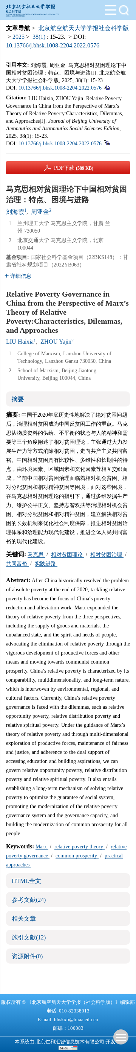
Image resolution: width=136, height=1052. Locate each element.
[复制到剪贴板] (106, 87)
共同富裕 (17, 563)
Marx (42, 847)
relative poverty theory (79, 847)
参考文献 (29, 900)
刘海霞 (15, 212)
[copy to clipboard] (106, 142)
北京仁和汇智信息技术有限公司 (70, 1041)
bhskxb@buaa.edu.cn (76, 1019)
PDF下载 (73, 168)
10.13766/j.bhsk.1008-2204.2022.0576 (52, 45)
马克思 (36, 554)
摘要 (18, 399)
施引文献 (29, 937)
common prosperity (77, 856)
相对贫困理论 (67, 554)
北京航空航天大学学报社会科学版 (83, 28)
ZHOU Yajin (55, 341)
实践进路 (46, 563)
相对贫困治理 (107, 554)
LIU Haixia (20, 341)
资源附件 (27, 956)
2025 (18, 36)
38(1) (39, 36)
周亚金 (40, 212)
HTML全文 (26, 881)
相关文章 (24, 918)
